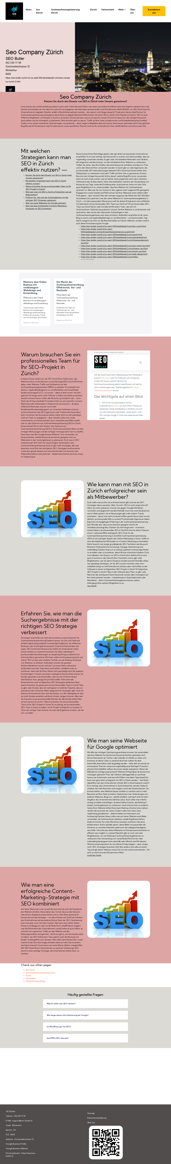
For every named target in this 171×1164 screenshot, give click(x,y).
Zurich (93, 9)
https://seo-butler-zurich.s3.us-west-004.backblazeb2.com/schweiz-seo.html (114, 248)
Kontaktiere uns (154, 11)
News (28, 9)
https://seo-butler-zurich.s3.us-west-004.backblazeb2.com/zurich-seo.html (113, 251)
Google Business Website (17, 1148)
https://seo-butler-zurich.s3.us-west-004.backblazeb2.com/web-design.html (114, 254)
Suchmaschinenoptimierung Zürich (65, 11)
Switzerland (107, 9)
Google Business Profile (16, 1144)
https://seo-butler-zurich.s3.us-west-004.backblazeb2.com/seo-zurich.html (113, 226)
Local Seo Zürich (94, 855)
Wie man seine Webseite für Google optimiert (46, 203)
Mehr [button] (121, 9)
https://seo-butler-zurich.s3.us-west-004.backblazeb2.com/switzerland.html (114, 237)
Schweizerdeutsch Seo (35, 981)
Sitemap (91, 1113)
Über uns (132, 11)
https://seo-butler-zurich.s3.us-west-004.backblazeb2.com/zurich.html (111, 234)
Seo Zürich (39, 11)
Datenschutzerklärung (96, 1118)
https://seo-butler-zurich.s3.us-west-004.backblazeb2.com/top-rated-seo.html (115, 246)
